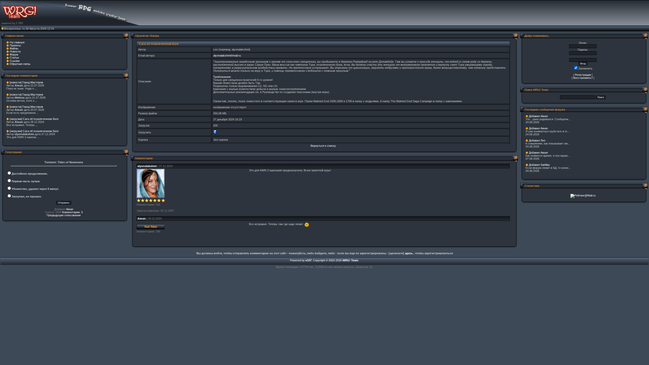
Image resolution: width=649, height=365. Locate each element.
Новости (15, 51)
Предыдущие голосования (64, 215)
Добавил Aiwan (538, 116)
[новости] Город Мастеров (26, 82)
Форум (14, 54)
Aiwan (69, 209)
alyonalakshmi (147, 166)
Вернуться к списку (323, 145)
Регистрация (583, 74)
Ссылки (15, 60)
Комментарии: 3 (72, 212)
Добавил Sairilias (539, 164)
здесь (409, 253)
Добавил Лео (537, 140)
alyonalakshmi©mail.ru (227, 55)
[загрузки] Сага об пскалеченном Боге (34, 118)
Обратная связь (20, 63)
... (36, 88)
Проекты (15, 45)
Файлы (14, 48)
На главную (17, 42)
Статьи (14, 57)
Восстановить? (583, 77)
